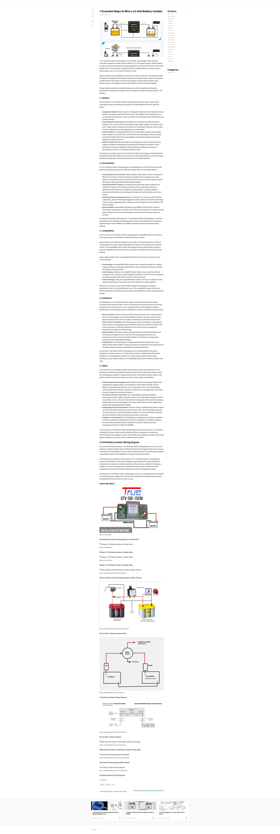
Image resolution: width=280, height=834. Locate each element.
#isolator (108, 784)
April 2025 (170, 28)
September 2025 (171, 16)
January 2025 (171, 35)
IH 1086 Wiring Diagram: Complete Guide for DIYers (113, 791)
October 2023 (171, 44)
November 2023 (171, 42)
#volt (113, 784)
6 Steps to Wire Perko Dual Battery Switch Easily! (140, 813)
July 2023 (170, 51)
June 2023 (170, 54)
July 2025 (170, 21)
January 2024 (171, 37)
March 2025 (170, 30)
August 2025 (170, 18)
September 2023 (171, 47)
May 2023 (170, 56)
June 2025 (170, 23)
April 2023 (170, 59)
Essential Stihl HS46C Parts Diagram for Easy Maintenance (148, 790)
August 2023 (170, 49)
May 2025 (170, 25)
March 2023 (170, 61)
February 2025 (171, 33)
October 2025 (171, 14)
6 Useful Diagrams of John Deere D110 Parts (171, 813)
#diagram (102, 784)
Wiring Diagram (103, 780)
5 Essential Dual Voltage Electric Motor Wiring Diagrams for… (106, 813)
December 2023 (171, 40)
